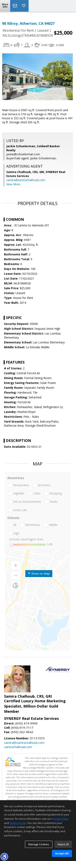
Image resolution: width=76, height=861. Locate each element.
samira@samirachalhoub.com (25, 180)
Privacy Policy (60, 819)
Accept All (62, 853)
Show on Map (40, 573)
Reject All (63, 844)
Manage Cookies (38, 844)
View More (13, 184)
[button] (4, 856)
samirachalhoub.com (18, 747)
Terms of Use (18, 823)
